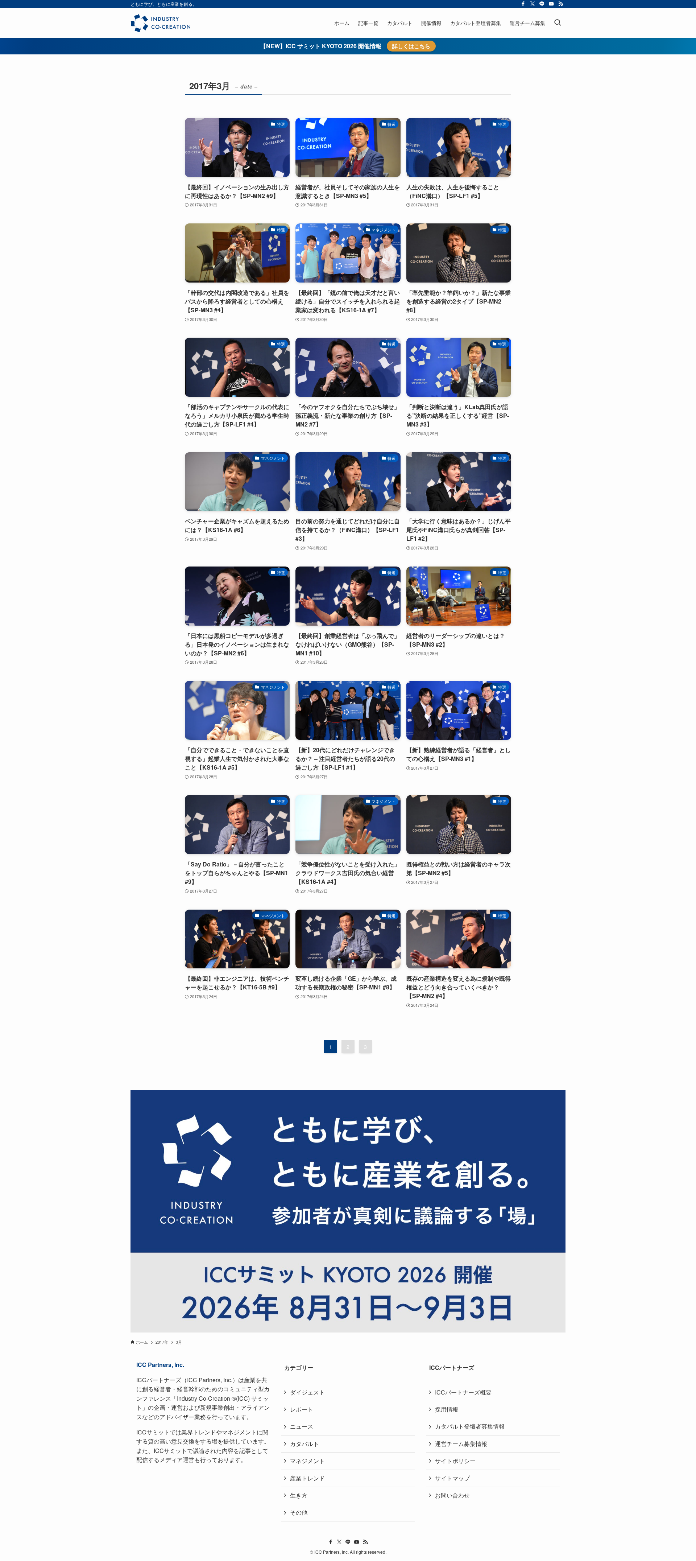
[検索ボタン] (558, 23)
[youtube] (551, 4)
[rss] (561, 4)
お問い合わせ (452, 1495)
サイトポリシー (455, 1461)
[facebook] (523, 4)
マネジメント (307, 1461)
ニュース (301, 1426)
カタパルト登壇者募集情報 (470, 1426)
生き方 (298, 1495)
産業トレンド (307, 1478)
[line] (542, 4)
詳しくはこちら (411, 46)
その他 (298, 1512)
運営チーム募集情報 (461, 1444)
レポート (301, 1409)
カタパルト (304, 1444)
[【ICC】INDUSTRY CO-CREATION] (160, 23)
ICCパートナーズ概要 (463, 1392)
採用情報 (446, 1409)
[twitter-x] (532, 4)
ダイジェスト (307, 1392)
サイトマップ (452, 1478)
